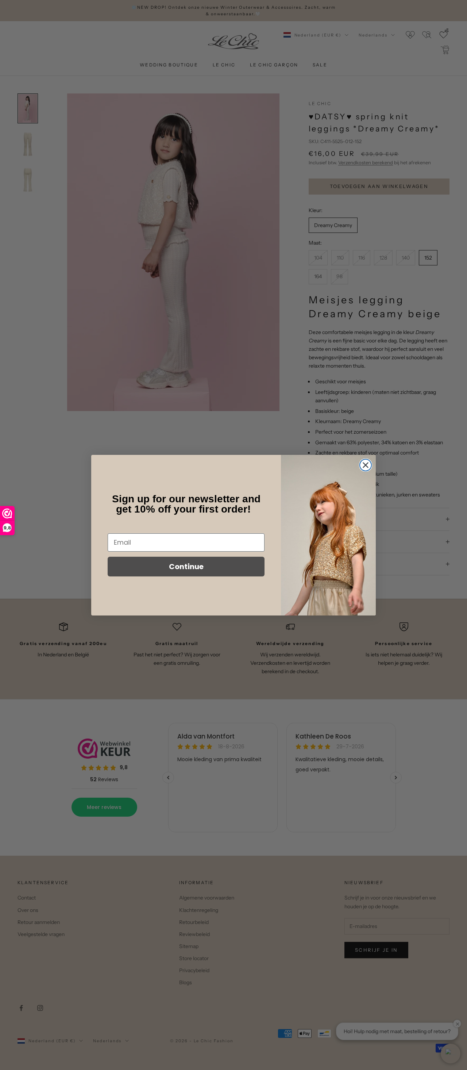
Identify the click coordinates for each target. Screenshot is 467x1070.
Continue (186, 566)
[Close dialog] (365, 465)
